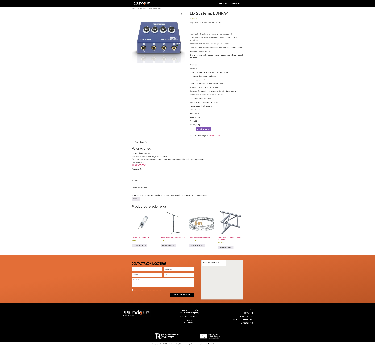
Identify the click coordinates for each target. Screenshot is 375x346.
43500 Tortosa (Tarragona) (188, 313)
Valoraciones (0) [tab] (141, 142)
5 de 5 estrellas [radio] (144, 165)
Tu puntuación (138, 162)
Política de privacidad (243, 319)
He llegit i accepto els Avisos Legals (147, 290)
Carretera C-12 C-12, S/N (188, 310)
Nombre (135, 180)
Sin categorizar (142, 8)
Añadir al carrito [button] (139, 245)
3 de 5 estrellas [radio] (139, 165)
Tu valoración (137, 169)
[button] (182, 14)
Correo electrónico (139, 187)
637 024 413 (188, 322)
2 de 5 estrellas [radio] (136, 165)
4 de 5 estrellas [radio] (141, 165)
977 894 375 (188, 320)
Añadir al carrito (203, 129)
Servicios (223, 3)
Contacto (235, 3)
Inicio (133, 8)
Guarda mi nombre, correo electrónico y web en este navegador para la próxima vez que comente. (170, 195)
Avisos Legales (246, 316)
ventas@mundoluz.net (188, 316)
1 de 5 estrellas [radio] (133, 165)
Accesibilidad (247, 323)
